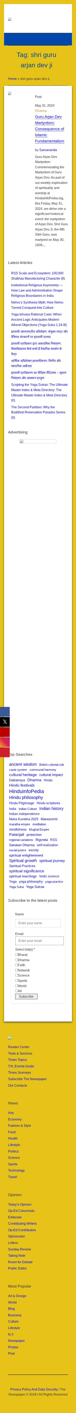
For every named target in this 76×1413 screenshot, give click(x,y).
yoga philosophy (31, 881)
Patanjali (16, 834)
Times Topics (17, 1059)
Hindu (48, 780)
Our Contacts (17, 1085)
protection (34, 835)
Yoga (13, 881)
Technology (16, 1170)
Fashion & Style (19, 1125)
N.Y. (11, 1334)
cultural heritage (23, 775)
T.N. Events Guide (21, 1066)
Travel (12, 1177)
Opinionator (16, 1236)
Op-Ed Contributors (22, 1230)
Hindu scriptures (48, 803)
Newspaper (16, 1340)
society (34, 850)
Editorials (15, 1217)
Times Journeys (19, 1072)
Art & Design (17, 1296)
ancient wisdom (23, 764)
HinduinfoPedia (26, 791)
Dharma (41, 111)
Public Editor (17, 1268)
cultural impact (51, 775)
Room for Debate (20, 1262)
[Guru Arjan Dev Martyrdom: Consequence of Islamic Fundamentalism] (17, 101)
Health (13, 1138)
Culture (13, 1321)
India (12, 808)
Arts (11, 1113)
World (12, 1302)
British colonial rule (51, 764)
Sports (12, 1164)
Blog (11, 1308)
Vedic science (49, 876)
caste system (18, 769)
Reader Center (18, 1047)
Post (11, 1353)
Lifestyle (14, 1145)
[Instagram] (41, 1380)
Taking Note (16, 1255)
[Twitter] (47, 1380)
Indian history (51, 808)
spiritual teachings (23, 876)
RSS (53, 840)
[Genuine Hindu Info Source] (38, 19)
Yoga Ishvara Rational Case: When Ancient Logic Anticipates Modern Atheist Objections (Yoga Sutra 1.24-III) (39, 319)
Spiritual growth (23, 860)
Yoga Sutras (35, 887)
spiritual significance (26, 871)
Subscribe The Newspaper (27, 1079)
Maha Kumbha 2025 (23, 819)
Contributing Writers (22, 1223)
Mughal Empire (39, 829)
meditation (39, 824)
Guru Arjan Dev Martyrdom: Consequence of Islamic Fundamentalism (49, 129)
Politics (13, 1151)
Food (12, 1132)
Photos (13, 1347)
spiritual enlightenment (26, 855)
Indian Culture (28, 808)
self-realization (47, 845)
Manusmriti (49, 819)
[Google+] (35, 1380)
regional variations (21, 840)
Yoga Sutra (16, 887)
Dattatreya (17, 780)
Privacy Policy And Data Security (34, 1389)
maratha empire (19, 824)
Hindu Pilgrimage (21, 803)
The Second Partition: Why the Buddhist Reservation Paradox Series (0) (38, 412)
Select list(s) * (25, 949)
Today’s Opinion (19, 1204)
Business (14, 1315)
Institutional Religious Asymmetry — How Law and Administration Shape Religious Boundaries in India (37, 290)
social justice (17, 850)
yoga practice (54, 881)
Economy (15, 1119)
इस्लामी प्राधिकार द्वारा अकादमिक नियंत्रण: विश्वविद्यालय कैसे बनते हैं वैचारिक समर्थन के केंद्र (36, 349)
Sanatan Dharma (21, 845)
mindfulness (18, 829)
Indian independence (24, 814)
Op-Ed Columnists (21, 1211)
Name (19, 914)
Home (12, 78)
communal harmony (43, 769)
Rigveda (41, 840)
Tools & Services (20, 1053)
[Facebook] (29, 1380)
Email (19, 934)
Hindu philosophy (26, 797)
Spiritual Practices (22, 866)
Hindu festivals (22, 785)
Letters (13, 1243)
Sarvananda (48, 150)
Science (14, 1157)
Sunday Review (19, 1249)
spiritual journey (52, 861)
